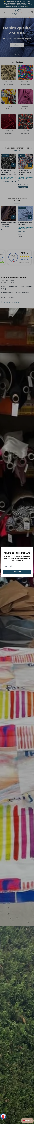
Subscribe (17, 572)
